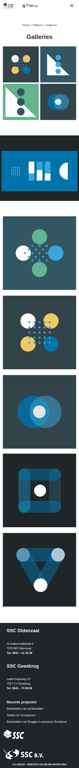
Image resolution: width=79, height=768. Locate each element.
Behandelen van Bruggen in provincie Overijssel (37, 721)
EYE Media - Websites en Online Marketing (39, 764)
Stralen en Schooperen (21, 715)
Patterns (38, 25)
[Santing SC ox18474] (9, 5)
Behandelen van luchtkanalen (25, 708)
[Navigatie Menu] (71, 6)
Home (26, 25)
